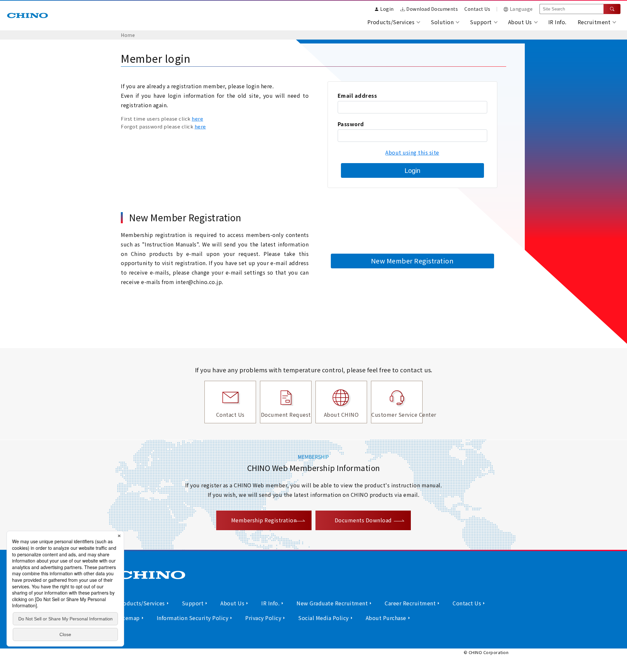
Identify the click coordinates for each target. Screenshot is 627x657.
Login (412, 170)
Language (521, 9)
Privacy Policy (263, 618)
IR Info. (557, 22)
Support (193, 603)
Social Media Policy (323, 618)
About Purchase (386, 618)
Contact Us (477, 9)
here (197, 118)
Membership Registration (264, 520)
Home (128, 35)
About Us (232, 603)
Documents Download (363, 520)
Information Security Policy (193, 618)
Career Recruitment (410, 603)
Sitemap (129, 618)
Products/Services (141, 603)
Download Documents (432, 9)
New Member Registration (412, 260)
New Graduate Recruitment (332, 603)
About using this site (412, 152)
